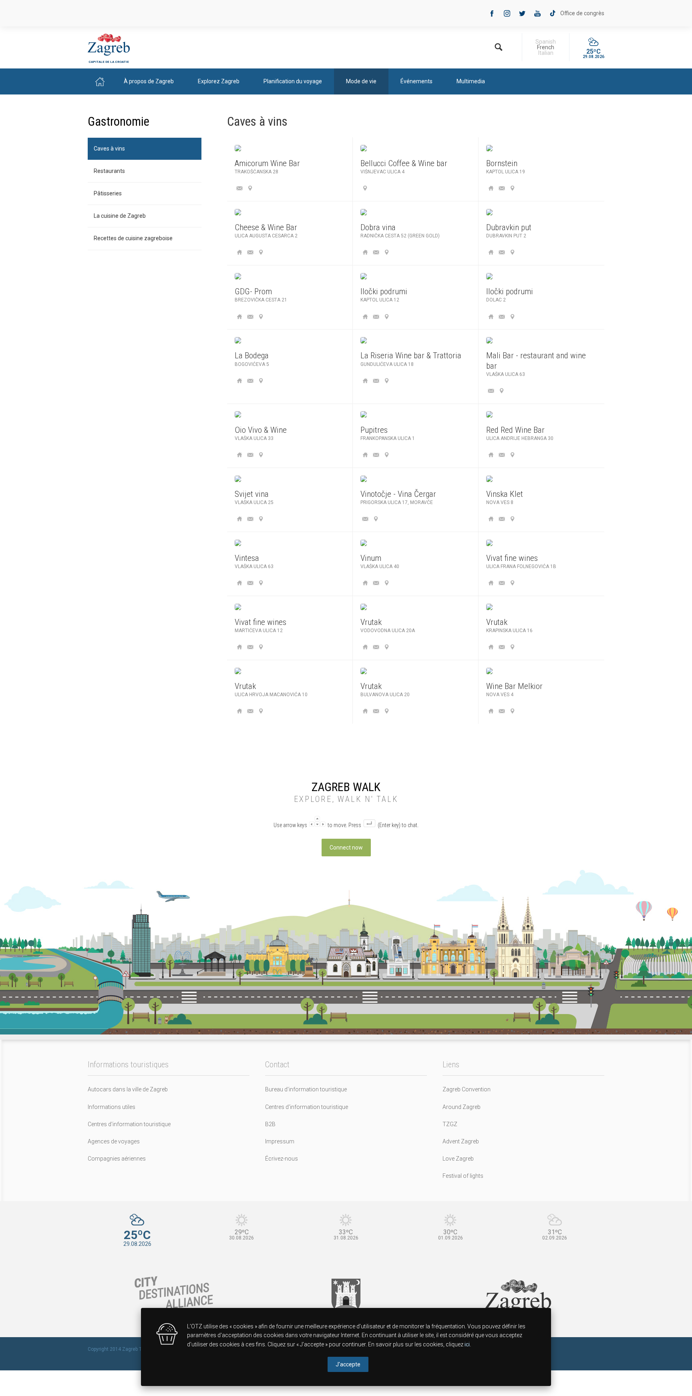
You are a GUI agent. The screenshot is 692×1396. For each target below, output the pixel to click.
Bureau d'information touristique (306, 1089)
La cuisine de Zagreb (120, 216)
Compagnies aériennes (117, 1158)
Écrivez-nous (281, 1158)
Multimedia (471, 81)
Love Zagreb (458, 1158)
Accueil (100, 81)
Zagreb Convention (467, 1089)
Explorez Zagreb (218, 81)
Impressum (279, 1141)
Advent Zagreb (461, 1141)
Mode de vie (361, 81)
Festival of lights (463, 1176)
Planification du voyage (293, 81)
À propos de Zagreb (149, 81)
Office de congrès (582, 13)
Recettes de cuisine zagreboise (133, 238)
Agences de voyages (114, 1141)
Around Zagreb (462, 1107)
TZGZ (450, 1124)
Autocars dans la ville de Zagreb (128, 1089)
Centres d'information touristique (129, 1124)
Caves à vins (109, 148)
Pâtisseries (108, 193)
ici (467, 1344)
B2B (270, 1124)
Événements (416, 81)
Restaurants (109, 171)
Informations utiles (111, 1107)
